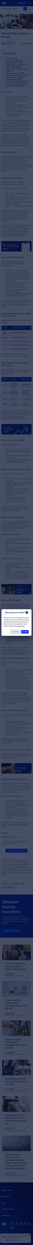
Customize (15, 632)
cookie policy (21, 626)
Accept (24, 632)
